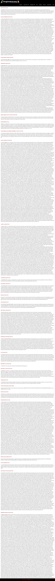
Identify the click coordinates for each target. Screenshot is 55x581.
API (37, 4)
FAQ (53, 4)
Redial (40, 4)
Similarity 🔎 (32, 4)
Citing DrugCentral (25, 579)
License (31, 579)
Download (49, 4)
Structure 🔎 (26, 4)
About (44, 4)
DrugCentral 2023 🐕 (11, 2)
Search (20, 4)
